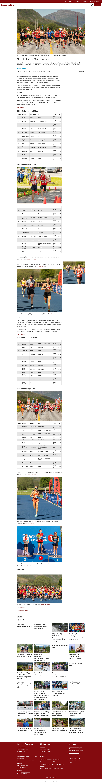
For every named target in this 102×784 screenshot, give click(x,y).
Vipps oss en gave (95, 1)
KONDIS (84, 4)
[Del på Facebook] (79, 71)
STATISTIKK (74, 4)
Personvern (71, 755)
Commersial (55, 768)
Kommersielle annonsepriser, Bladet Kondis (50, 759)
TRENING (29, 4)
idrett (20, 616)
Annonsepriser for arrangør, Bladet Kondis (49, 761)
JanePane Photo (31, 259)
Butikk (77, 1)
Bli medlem (97, 5)
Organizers (60, 768)
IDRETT (19, 4)
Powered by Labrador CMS (51, 781)
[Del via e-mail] (84, 71)
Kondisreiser (84, 1)
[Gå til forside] (7, 5)
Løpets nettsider (21, 607)
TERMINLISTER (62, 4)
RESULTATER (50, 4)
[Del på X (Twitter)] (81, 71)
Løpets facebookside (22, 610)
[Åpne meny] (92, 5)
